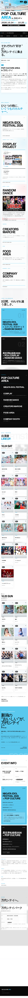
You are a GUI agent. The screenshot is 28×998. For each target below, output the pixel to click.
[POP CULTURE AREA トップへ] (2, 2)
